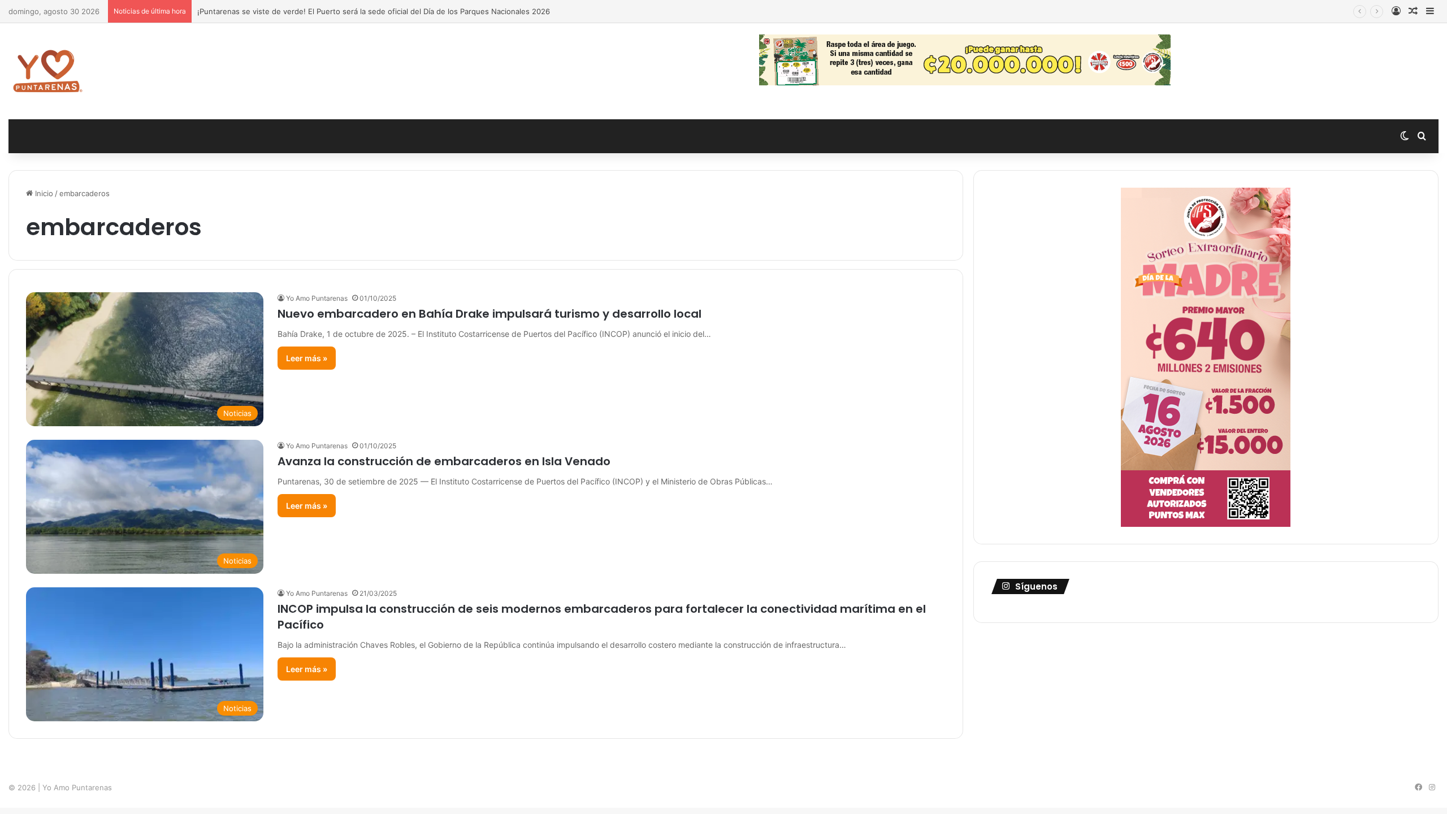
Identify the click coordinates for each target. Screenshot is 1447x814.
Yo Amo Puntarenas (317, 298)
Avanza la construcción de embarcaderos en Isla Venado (444, 461)
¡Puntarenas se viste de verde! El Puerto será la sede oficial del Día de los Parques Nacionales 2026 (373, 11)
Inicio (43, 193)
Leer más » (306, 358)
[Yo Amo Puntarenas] (47, 71)
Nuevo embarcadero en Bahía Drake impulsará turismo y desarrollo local (489, 314)
